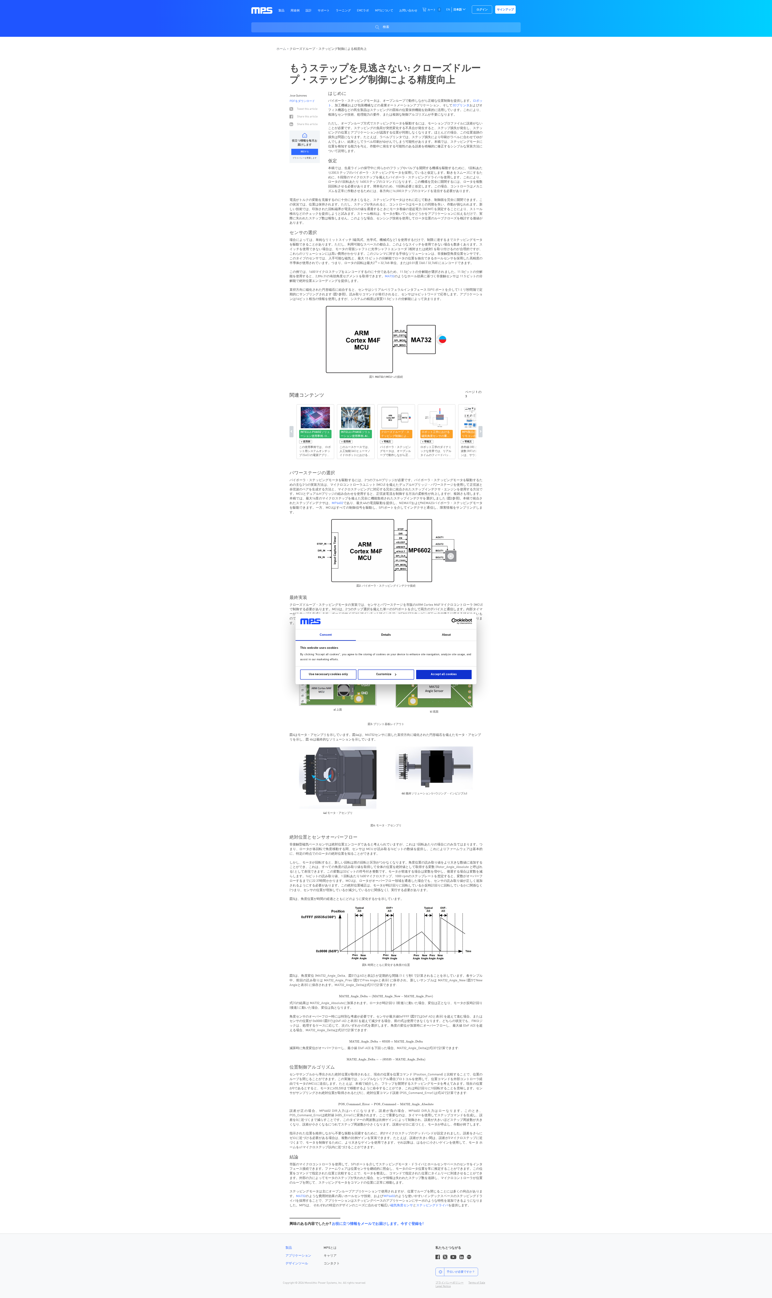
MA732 (389, 276)
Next (480, 431)
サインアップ (505, 9)
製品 (288, 1248)
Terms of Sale (476, 1282)
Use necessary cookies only (328, 674)
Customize (383, 674)
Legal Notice (443, 1286)
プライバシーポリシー (449, 1282)
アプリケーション (298, 1255)
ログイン (482, 9)
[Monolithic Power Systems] (261, 10)
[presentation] (386, 996)
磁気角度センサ (401, 1205)
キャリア (330, 1255)
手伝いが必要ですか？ (461, 1271)
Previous (292, 431)
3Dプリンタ (461, 105)
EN (448, 9)
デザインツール (296, 1263)
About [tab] (446, 634)
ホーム (281, 49)
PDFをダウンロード (302, 101)
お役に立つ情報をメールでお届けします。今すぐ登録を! (378, 1224)
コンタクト (332, 1263)
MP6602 (337, 503)
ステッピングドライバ (432, 1205)
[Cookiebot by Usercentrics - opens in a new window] (454, 621)
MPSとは (330, 1248)
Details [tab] (386, 634)
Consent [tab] (326, 634)
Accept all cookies (444, 674)
